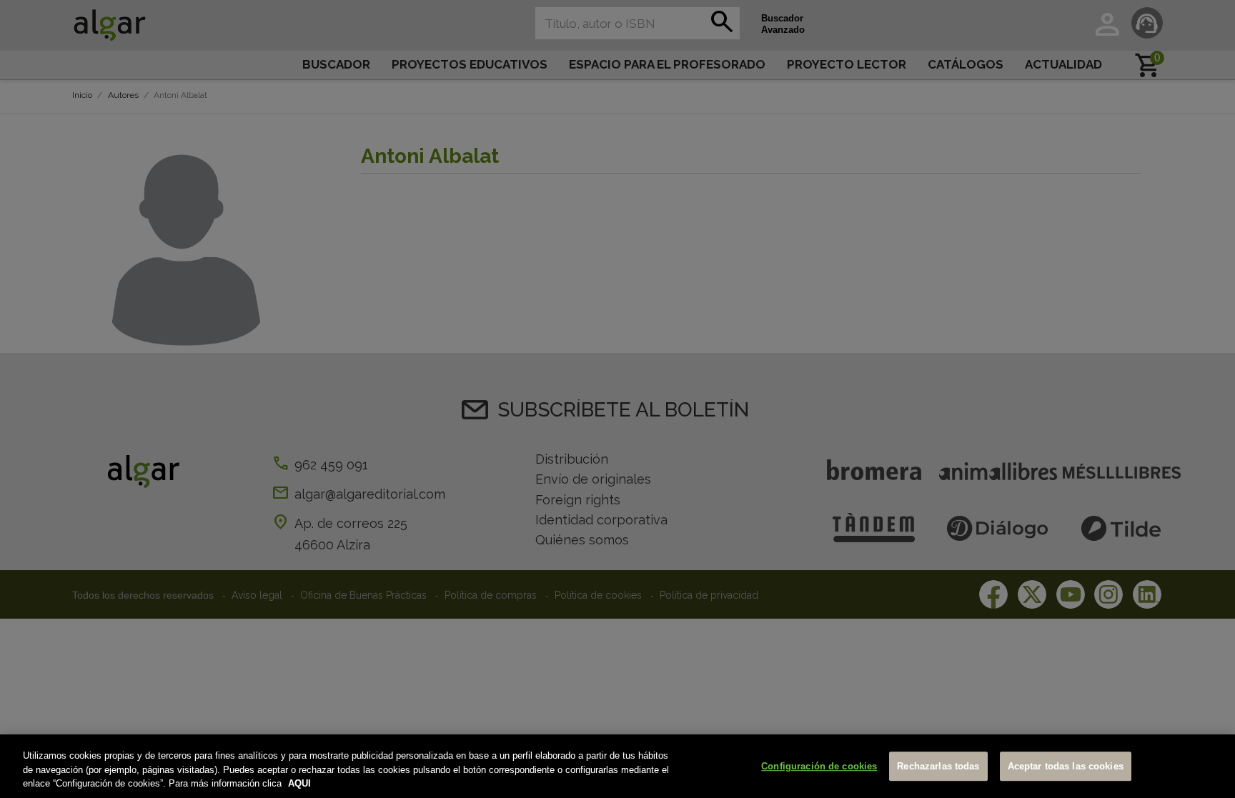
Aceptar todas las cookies (1066, 766)
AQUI (299, 783)
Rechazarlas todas (938, 766)
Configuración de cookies (819, 766)
